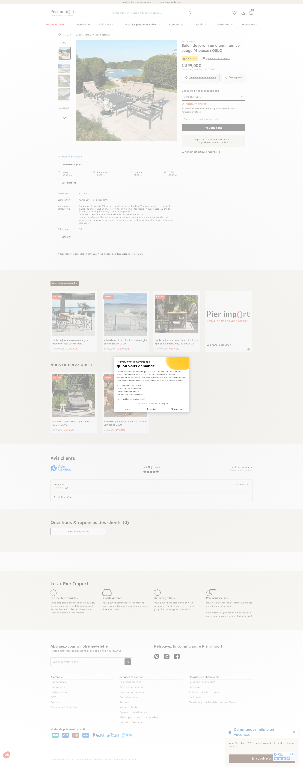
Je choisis (151, 409)
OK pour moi (176, 409)
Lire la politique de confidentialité (131, 399)
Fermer (126, 409)
